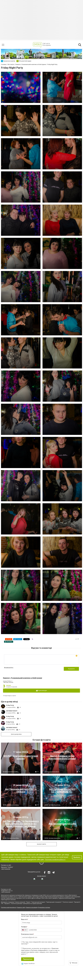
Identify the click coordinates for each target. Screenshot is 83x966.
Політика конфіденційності (8, 907)
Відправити (71, 669)
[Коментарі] (78, 639)
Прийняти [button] (76, 857)
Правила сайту (21, 907)
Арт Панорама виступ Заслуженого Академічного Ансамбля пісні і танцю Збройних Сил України (21, 823)
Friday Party (10, 705)
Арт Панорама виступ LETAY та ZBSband (20, 790)
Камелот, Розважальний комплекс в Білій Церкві (22, 678)
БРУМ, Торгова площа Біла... (11, 805)
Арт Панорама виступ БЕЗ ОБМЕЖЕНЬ (62, 790)
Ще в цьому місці (16, 734)
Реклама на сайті (6, 865)
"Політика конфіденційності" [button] (55, 859)
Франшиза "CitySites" (7, 867)
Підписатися (27, 959)
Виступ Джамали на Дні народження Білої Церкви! (62, 757)
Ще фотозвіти (41, 844)
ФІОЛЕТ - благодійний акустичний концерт (21, 757)
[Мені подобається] (76, 639)
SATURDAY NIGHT (11, 711)
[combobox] (24, 930)
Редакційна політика (44, 907)
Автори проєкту (41, 876)
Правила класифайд (32, 907)
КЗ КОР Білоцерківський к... (11, 771)
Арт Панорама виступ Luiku (62, 823)
